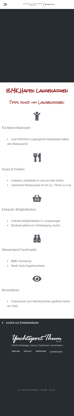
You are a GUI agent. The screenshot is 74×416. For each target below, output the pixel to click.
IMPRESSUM (41, 351)
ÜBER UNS (16, 351)
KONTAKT (28, 351)
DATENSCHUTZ (56, 352)
